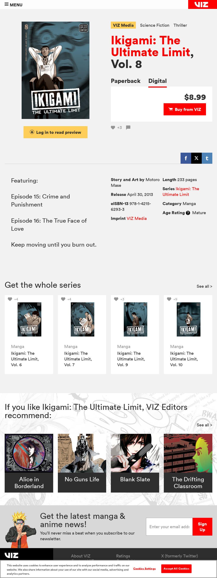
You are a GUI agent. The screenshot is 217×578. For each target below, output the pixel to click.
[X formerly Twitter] (196, 158)
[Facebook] (186, 158)
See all (204, 286)
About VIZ (80, 555)
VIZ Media (123, 25)
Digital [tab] (157, 80)
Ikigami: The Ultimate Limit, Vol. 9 (131, 359)
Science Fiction (154, 25)
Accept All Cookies (176, 568)
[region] (108, 569)
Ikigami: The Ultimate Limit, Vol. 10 (184, 359)
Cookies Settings (144, 568)
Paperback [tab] (125, 80)
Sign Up (202, 526)
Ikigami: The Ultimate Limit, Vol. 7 (78, 359)
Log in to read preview (58, 132)
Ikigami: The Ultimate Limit (150, 45)
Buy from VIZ (188, 109)
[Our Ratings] (188, 212)
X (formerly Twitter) (179, 555)
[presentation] (29, 319)
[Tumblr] (207, 158)
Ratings (123, 555)
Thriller (180, 25)
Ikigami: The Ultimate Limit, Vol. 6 (25, 359)
